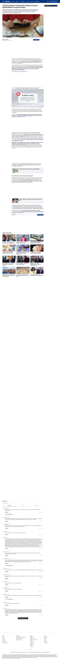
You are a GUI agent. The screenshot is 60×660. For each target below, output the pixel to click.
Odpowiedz (6, 512)
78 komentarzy (36, 39)
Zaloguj (54, 1)
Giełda (13, 1)
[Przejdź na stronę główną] (3, 2)
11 (42, 521)
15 (40, 555)
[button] (51, 1)
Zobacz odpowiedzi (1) (9, 514)
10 (40, 528)
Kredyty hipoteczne (32, 641)
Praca (32, 1)
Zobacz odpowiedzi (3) (9, 565)
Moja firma (22, 1)
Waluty (17, 1)
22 (40, 534)
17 (42, 597)
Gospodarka (37, 1)
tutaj (18, 658)
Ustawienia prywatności (45, 652)
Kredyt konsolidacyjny (32, 637)
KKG (7, 39)
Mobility (28, 1)
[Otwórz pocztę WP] (48, 1)
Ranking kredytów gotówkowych (34, 639)
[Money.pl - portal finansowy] (8, 1)
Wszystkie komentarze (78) (22, 618)
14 (40, 563)
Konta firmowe (32, 646)
